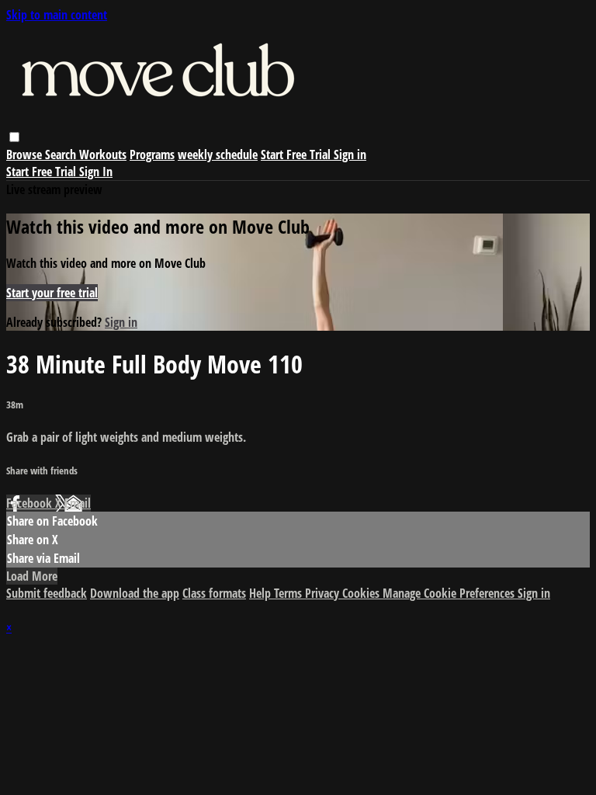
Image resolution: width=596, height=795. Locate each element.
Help (261, 593)
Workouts (102, 154)
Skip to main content (56, 14)
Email (77, 503)
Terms (289, 593)
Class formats (214, 593)
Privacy (323, 593)
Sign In (96, 171)
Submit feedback (46, 593)
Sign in (350, 154)
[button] (14, 137)
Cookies (362, 593)
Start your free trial (52, 292)
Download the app (134, 593)
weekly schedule (218, 154)
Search (62, 154)
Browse (25, 154)
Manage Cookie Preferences (450, 593)
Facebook (30, 503)
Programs (152, 154)
